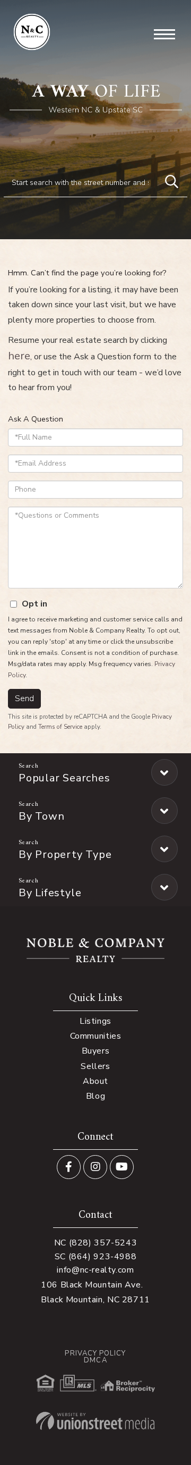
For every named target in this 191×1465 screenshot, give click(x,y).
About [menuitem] (95, 1081)
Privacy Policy (95, 1353)
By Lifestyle (50, 893)
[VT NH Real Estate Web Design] (95, 1421)
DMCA (95, 1360)
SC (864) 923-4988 (96, 1256)
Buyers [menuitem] (96, 1051)
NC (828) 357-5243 (95, 1243)
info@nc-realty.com (95, 1270)
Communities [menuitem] (95, 1036)
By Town (41, 816)
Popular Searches (64, 778)
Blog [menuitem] (95, 1096)
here (19, 356)
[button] (171, 182)
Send (24, 698)
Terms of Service (60, 726)
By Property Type (65, 854)
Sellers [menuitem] (95, 1066)
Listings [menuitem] (95, 1021)
